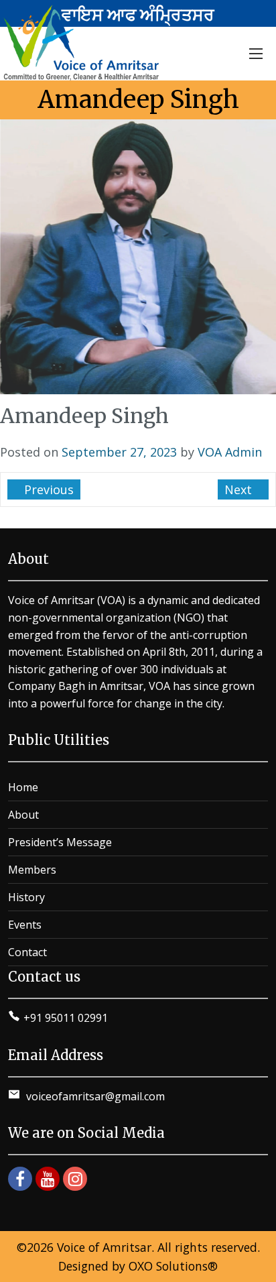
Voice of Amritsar (104, 1247)
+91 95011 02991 (65, 1017)
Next (239, 489)
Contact (27, 952)
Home (23, 787)
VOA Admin (230, 452)
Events (25, 924)
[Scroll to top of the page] (256, 1272)
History (26, 897)
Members (32, 869)
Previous (47, 489)
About (23, 814)
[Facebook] (20, 1179)
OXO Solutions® (173, 1266)
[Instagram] (75, 1179)
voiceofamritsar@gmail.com (94, 1096)
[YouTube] (48, 1179)
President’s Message (60, 842)
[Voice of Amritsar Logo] (83, 43)
